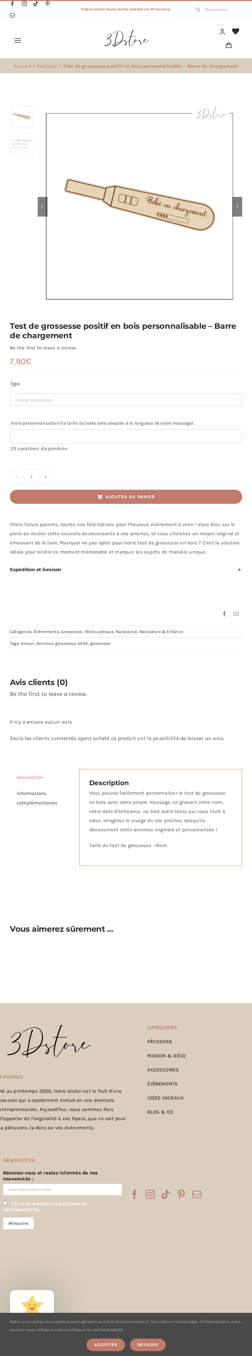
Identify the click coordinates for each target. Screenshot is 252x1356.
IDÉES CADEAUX (165, 1098)
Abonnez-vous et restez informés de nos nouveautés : (50, 1176)
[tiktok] (35, 3)
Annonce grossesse (56, 643)
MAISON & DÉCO (166, 1056)
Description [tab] (30, 777)
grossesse (100, 643)
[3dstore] (126, 31)
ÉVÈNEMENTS (162, 1084)
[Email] (236, 614)
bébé (83, 643)
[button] (126, 570)
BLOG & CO (160, 1112)
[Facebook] (224, 614)
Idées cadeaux (99, 631)
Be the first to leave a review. (43, 348)
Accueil (22, 66)
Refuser (147, 1344)
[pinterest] (47, 3)
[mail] (12, 15)
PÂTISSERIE (159, 1042)
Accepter (105, 1344)
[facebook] (12, 3)
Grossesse (71, 631)
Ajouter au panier (130, 497)
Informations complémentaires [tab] (37, 797)
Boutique (47, 66)
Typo (15, 383)
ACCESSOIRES (162, 1070)
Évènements (46, 631)
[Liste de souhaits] (235, 31)
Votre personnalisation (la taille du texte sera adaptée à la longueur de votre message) (102, 423)
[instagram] (24, 3)
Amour (27, 643)
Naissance (126, 631)
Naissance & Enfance (161, 631)
